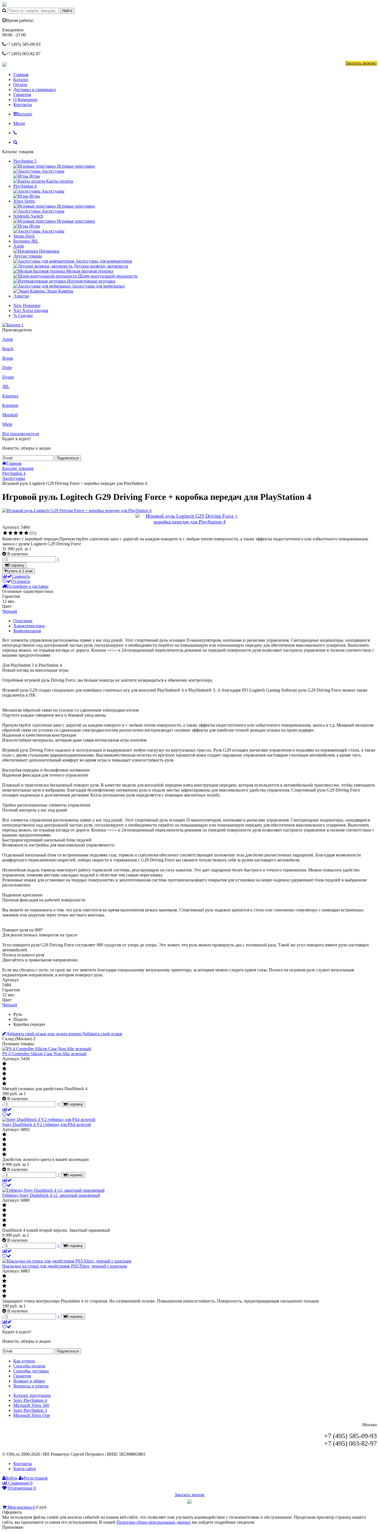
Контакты (22, 104)
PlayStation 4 (25, 186)
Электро (21, 296)
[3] (16, 533)
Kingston (10, 405)
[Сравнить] (7, 1109)
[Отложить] (6, 1114)
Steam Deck (24, 236)
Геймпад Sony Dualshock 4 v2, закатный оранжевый (51, 1195)
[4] (21, 533)
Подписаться (68, 458)
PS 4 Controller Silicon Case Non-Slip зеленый (44, 1053)
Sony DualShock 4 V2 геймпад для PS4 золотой (46, 1124)
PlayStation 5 (25, 161)
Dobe (7, 367)
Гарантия (22, 94)
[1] (5, 533)
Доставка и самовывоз (34, 89)
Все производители (20, 433)
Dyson (8, 377)
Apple (18, 246)
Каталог (21, 79)
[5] (26, 533)
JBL (6, 386)
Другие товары (27, 256)
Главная (20, 74)
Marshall (9, 414)
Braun (7, 358)
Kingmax (10, 396)
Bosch (7, 348)
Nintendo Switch (28, 216)
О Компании (25, 99)
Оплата (20, 84)
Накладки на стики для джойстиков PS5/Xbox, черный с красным (64, 1266)
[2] (10, 533)
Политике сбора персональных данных (154, 1522)
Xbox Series (24, 201)
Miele (7, 424)
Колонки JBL (26, 241)
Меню (19, 123)
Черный (9, 611)
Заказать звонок (189, 1494)
